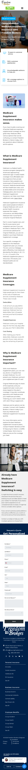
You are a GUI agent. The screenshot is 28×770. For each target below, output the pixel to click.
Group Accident (10, 716)
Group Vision (9, 727)
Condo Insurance (10, 670)
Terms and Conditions (16, 742)
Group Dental (9, 723)
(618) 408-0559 (15, 652)
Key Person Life (9, 702)
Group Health (9, 720)
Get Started (7, 44)
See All (7, 680)
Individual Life (9, 673)
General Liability (10, 698)
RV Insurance (9, 677)
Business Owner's (10, 692)
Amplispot (15, 739)
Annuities (8, 667)
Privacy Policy (5, 742)
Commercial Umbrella (11, 695)
